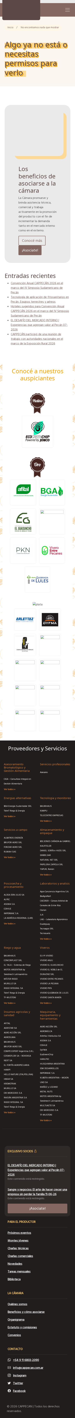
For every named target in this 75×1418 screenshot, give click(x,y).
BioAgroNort (46, 896)
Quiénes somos (17, 1304)
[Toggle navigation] (67, 10)
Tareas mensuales (19, 1271)
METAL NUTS (46, 1091)
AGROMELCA (46, 1031)
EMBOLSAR (45, 855)
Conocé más (32, 240)
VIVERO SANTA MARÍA (50, 997)
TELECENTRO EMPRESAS (51, 815)
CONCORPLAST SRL (13, 960)
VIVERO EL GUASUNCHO (51, 965)
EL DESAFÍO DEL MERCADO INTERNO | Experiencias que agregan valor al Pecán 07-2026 (39, 325)
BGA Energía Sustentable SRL (18, 806)
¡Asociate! (30, 250)
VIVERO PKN (46, 988)
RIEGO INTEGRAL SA (13, 988)
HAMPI (7, 1069)
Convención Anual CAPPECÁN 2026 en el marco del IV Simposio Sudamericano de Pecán (37, 288)
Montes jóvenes (18, 1240)
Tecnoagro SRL (47, 928)
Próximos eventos (19, 1233)
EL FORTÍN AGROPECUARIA (16, 1065)
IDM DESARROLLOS (49, 1068)
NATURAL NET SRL (49, 859)
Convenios (14, 1335)
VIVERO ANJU (46, 960)
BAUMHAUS (46, 806)
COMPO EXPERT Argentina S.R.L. (19, 1051)
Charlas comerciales (20, 1256)
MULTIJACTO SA (47, 1105)
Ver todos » (9, 789)
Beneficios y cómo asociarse (26, 1312)
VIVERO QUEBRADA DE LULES (54, 992)
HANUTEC (44, 1059)
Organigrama (16, 1319)
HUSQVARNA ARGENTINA (52, 1063)
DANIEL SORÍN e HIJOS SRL (53, 850)
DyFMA (43, 1049)
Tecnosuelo (45, 933)
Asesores (44, 772)
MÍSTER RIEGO (11, 978)
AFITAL (7, 1023)
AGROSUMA (9, 1037)
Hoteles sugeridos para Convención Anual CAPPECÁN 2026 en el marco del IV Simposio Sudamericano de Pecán (40, 311)
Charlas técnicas (18, 1248)
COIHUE (7, 908)
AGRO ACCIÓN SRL (12, 1032)
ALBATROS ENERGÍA (13, 837)
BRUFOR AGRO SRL (13, 842)
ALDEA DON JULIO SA (14, 894)
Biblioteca (14, 1279)
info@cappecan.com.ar (28, 1368)
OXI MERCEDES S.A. (13, 1093)
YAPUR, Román (47, 869)
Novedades (15, 1264)
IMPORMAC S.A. (11, 913)
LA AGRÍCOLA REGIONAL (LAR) (18, 918)
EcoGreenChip (46, 1054)
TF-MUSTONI (10, 997)
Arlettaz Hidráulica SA (50, 1036)
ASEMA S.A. (9, 904)
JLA (41, 914)
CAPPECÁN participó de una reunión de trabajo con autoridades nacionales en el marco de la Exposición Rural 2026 (37, 339)
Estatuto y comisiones (22, 1327)
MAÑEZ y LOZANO (49, 1087)
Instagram (19, 1375)
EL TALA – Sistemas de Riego (17, 965)
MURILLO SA (10, 983)
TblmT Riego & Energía (14, 810)
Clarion (43, 910)
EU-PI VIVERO (46, 955)
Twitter (18, 1383)
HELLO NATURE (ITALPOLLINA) (18, 1074)
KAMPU (43, 810)
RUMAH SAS (10, 851)
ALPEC (7, 899)
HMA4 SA (8, 1079)
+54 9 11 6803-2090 (26, 1360)
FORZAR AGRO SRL (13, 847)
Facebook (19, 1391)
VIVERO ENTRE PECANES (51, 978)
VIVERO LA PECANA (49, 983)
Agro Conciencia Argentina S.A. (54, 891)
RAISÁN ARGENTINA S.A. (15, 1097)
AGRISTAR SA (10, 1028)
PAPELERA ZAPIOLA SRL (51, 864)
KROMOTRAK (10, 1083)
